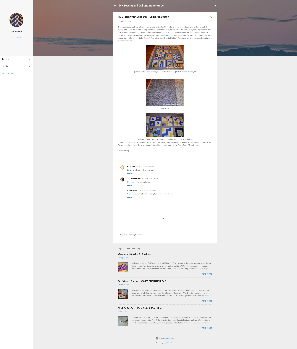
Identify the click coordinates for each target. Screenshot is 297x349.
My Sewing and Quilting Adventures (141, 5)
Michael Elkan (170, 343)
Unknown (131, 166)
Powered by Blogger (166, 338)
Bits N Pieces (164, 35)
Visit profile (16, 37)
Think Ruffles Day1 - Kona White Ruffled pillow (140, 308)
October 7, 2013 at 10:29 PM (145, 166)
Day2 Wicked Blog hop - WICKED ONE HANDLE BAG (142, 281)
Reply (129, 173)
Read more (207, 274)
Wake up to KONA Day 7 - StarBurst (134, 254)
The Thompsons (134, 178)
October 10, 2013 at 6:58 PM (147, 190)
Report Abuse (7, 73)
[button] (210, 17)
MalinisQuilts (16, 32)
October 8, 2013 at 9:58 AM (150, 178)
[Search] (215, 6)
